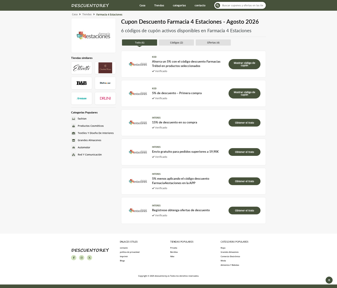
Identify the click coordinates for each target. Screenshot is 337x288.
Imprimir (124, 256)
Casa (143, 5)
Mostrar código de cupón (244, 64)
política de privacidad (130, 252)
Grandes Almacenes (230, 252)
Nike (172, 256)
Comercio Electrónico (230, 256)
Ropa (223, 247)
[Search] (217, 5)
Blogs (122, 260)
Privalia (173, 247)
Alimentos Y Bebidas (230, 265)
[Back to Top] (329, 280)
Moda (223, 260)
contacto (200, 5)
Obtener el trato (244, 122)
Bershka (174, 252)
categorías (179, 5)
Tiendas (159, 5)
